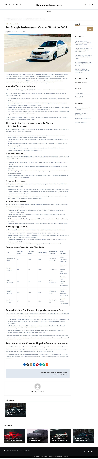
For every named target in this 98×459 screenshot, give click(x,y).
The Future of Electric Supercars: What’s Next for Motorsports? (82, 71)
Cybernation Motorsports (49, 5)
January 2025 (79, 97)
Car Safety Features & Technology (12, 436)
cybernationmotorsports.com (49, 456)
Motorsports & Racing (81, 122)
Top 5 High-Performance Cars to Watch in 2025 (36, 27)
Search (77, 24)
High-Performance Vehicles (13, 24)
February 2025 (79, 93)
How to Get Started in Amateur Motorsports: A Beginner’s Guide (83, 57)
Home (49, 11)
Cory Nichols (13, 31)
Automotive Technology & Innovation (35, 436)
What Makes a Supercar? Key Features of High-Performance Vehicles (15, 411)
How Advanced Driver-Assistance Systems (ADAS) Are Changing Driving (83, 43)
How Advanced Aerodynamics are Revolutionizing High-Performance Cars (83, 50)
